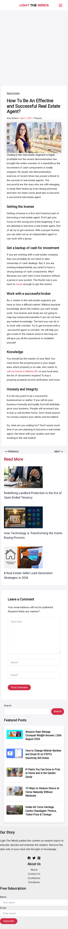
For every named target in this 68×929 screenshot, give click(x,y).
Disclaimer (34, 882)
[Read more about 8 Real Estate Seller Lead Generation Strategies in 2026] (23, 557)
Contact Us (34, 873)
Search (7, 705)
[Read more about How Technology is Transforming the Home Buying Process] (23, 517)
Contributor (34, 878)
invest (19, 284)
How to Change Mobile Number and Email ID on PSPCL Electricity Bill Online (43, 754)
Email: (3, 908)
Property (38, 118)
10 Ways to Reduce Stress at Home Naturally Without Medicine (42, 792)
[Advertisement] (34, 46)
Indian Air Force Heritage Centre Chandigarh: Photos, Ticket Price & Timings (40, 810)
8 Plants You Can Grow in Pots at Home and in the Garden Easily (42, 773)
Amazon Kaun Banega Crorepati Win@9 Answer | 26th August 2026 (43, 735)
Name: (3, 897)
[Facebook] (29, 858)
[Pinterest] (38, 858)
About (34, 869)
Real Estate (13, 93)
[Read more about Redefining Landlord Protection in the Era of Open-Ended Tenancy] (23, 477)
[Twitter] (34, 858)
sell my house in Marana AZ (22, 371)
